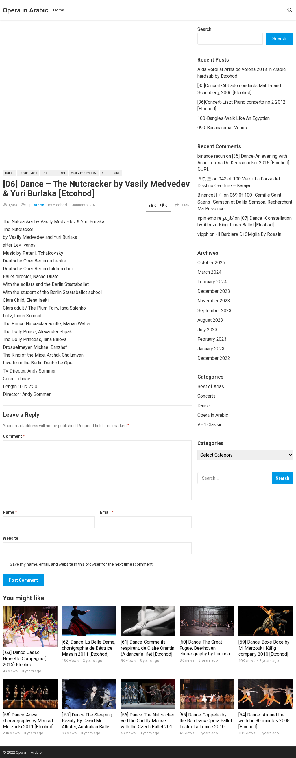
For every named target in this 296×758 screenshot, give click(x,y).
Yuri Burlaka (111, 173)
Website (10, 538)
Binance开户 (210, 195)
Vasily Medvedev (83, 173)
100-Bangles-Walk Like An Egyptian (233, 118)
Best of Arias (210, 386)
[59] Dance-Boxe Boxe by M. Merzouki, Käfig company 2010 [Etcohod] (264, 648)
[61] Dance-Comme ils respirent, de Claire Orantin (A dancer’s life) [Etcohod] (147, 648)
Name (10, 512)
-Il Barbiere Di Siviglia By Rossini (249, 234)
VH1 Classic (209, 424)
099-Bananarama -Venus (222, 128)
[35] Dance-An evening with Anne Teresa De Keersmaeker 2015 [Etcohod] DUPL (243, 162)
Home (58, 10)
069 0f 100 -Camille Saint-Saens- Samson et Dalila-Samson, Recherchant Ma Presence (244, 201)
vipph (202, 234)
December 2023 (213, 291)
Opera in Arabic (25, 10)
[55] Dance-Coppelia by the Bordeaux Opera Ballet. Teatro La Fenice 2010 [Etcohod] (206, 723)
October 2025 (211, 262)
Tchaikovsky (28, 173)
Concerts (206, 396)
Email (107, 512)
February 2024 (212, 281)
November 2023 (213, 300)
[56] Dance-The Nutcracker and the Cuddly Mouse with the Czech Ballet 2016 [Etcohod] (148, 723)
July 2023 (207, 329)
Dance (38, 205)
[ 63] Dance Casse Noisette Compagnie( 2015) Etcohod (24, 658)
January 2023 (211, 348)
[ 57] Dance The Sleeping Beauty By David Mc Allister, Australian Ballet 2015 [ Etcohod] (87, 723)
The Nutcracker (54, 173)
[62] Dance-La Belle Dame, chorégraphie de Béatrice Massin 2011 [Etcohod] (88, 648)
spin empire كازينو (215, 218)
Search (204, 29)
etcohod (60, 205)
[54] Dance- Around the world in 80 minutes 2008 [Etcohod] (264, 721)
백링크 (204, 179)
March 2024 (209, 272)
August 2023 (210, 320)
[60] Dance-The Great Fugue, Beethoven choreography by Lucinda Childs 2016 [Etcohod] (205, 651)
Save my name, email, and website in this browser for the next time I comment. (81, 564)
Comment (14, 436)
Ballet (9, 173)
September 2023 (214, 310)
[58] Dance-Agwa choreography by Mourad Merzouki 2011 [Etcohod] (28, 721)
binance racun (211, 156)
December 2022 (213, 358)
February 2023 (212, 339)
